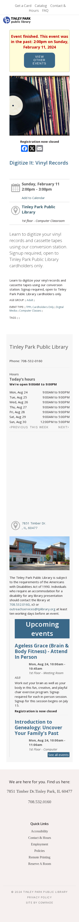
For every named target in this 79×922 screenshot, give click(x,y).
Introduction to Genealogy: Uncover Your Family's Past (38, 727)
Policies (39, 851)
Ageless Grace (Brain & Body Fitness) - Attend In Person (42, 651)
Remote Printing (39, 857)
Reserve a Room (39, 864)
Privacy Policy (39, 897)
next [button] (62, 427)
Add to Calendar (33, 198)
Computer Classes (30, 310)
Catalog (41, 5)
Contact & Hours (39, 837)
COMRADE (45, 902)
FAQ (45, 10)
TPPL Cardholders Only (40, 307)
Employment (39, 844)
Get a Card (23, 5)
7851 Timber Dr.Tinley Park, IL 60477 (39, 791)
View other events (39, 60)
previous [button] (19, 427)
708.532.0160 (19, 604)
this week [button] (39, 427)
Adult (30, 300)
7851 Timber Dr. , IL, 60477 (34, 525)
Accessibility (39, 831)
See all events (58, 755)
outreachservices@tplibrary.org (32, 609)
